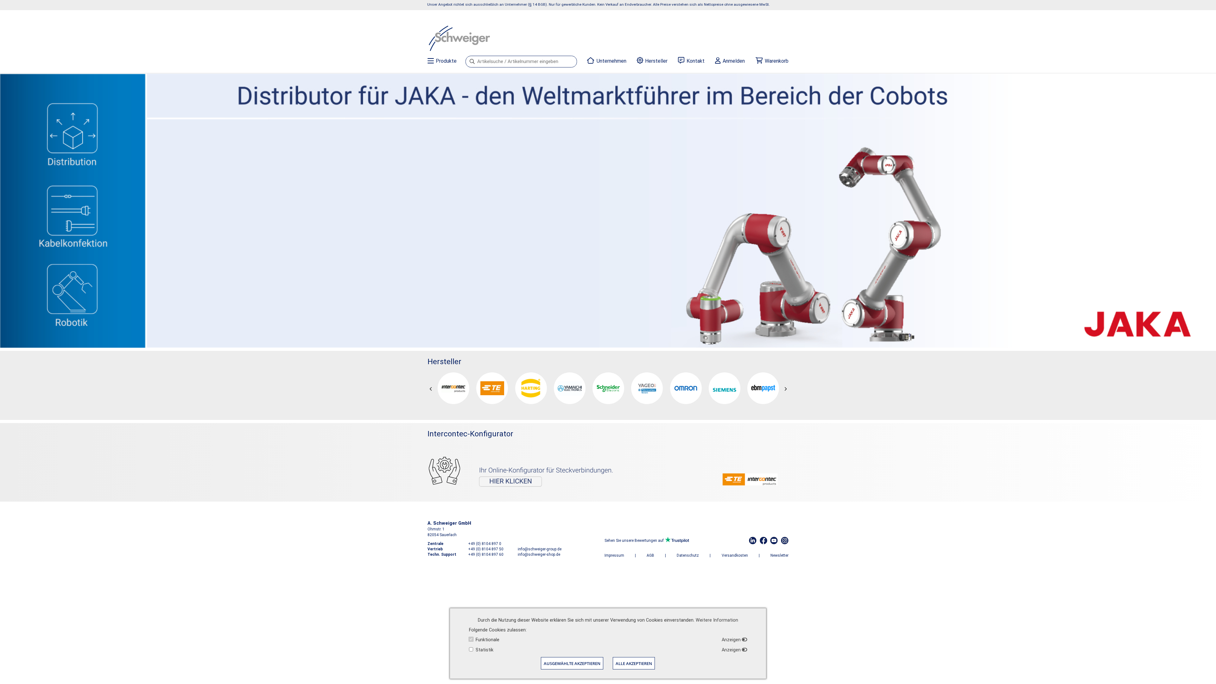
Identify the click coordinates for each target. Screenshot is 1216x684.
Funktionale (487, 640)
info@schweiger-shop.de (539, 554)
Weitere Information (717, 620)
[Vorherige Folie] (431, 389)
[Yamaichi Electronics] (570, 388)
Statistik (484, 650)
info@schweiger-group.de (539, 549)
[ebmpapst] (763, 388)
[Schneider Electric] (608, 388)
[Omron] (686, 388)
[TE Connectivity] (492, 388)
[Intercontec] (453, 388)
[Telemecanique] (647, 388)
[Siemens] (724, 388)
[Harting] (531, 388)
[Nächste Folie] (785, 389)
